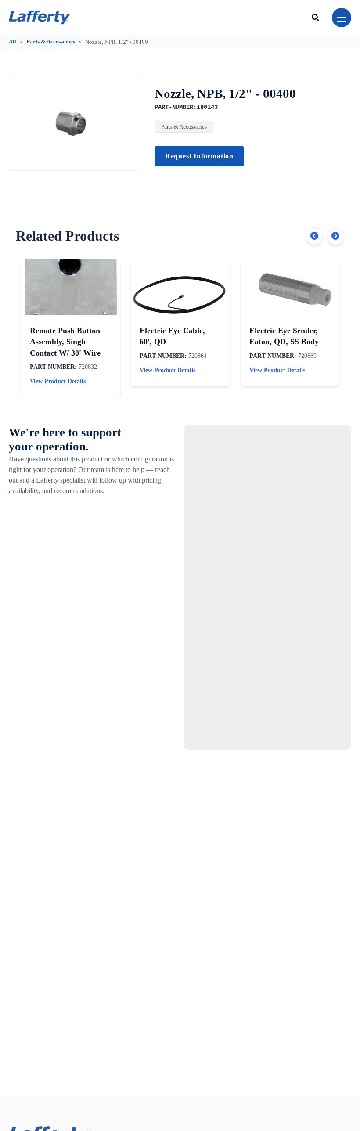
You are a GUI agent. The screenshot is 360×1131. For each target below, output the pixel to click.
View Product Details (58, 381)
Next (335, 236)
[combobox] (315, 17)
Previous (314, 236)
